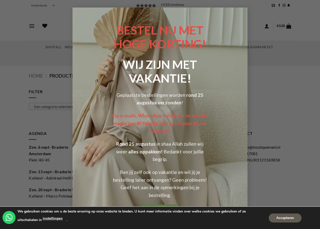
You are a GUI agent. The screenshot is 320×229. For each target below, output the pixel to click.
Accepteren (285, 217)
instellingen (53, 218)
